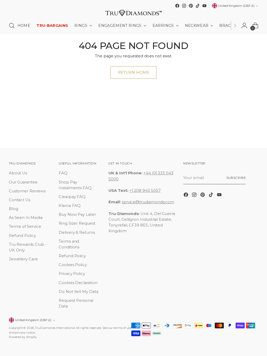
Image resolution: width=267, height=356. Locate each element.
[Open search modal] (12, 25)
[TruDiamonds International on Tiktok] (197, 5)
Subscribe (236, 178)
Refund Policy (22, 235)
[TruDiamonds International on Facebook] (177, 5)
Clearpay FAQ (72, 196)
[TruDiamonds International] (133, 13)
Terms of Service (25, 226)
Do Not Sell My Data (78, 291)
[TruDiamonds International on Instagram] (184, 5)
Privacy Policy (72, 273)
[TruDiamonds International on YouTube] (204, 5)
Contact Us (19, 200)
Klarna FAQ (70, 205)
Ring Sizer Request (77, 223)
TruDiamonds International (55, 328)
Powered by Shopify (23, 337)
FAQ (63, 173)
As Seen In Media (26, 217)
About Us (18, 173)
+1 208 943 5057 (145, 190)
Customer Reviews (27, 191)
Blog (13, 208)
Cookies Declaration (78, 282)
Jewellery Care (23, 259)
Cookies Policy (73, 264)
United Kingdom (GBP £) (236, 6)
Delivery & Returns (77, 232)
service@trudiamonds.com (148, 202)
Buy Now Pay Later (77, 214)
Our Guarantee (23, 182)
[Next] (235, 25)
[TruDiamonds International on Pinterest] (191, 5)
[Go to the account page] (244, 25)
